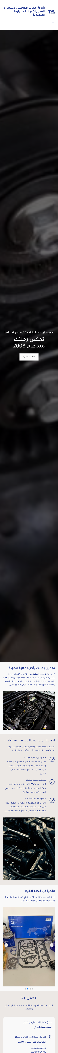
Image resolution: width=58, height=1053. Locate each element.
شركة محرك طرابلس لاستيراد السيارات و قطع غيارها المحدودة (24, 12)
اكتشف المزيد (29, 357)
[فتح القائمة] (53, 22)
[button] (6, 945)
